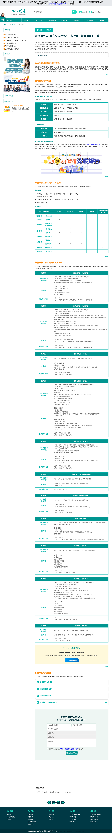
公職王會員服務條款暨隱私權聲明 (57, 4)
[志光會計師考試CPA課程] (17, 83)
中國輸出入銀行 (71, 104)
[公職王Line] (58, 802)
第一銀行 (62, 108)
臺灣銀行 (56, 104)
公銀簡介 (48, 30)
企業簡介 (9, 814)
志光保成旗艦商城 (75, 814)
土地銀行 (62, 104)
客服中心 (102, 20)
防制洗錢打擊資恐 (80, 136)
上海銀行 (56, 119)
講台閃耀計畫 (94, 819)
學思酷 (51, 819)
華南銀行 (69, 108)
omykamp (72, 821)
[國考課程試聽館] (17, 65)
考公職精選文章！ (10, 34)
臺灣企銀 (62, 111)
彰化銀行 (56, 111)
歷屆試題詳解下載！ (11, 43)
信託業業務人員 (81, 128)
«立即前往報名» (71, 660)
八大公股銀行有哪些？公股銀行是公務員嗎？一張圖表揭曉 (53, 792)
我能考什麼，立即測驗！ (12, 37)
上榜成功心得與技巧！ (12, 49)
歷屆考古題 (73, 819)
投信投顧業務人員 (59, 132)
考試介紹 (9, 20)
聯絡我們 (9, 819)
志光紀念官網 (94, 817)
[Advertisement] (17, 125)
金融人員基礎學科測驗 (60, 128)
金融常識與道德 (68, 136)
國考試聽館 (52, 20)
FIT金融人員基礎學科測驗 (92, 144)
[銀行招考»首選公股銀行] (71, 163)
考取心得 (64, 20)
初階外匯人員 (72, 128)
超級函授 (51, 814)
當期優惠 (93, 822)
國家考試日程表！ (10, 46)
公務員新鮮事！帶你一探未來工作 (15, 40)
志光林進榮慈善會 (95, 814)
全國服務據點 (11, 817)
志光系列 (30, 814)
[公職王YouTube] (63, 802)
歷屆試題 (76, 20)
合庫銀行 (75, 108)
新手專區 (26, 20)
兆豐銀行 (56, 108)
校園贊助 (90, 20)
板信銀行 (69, 119)
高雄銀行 (69, 111)
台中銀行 (62, 119)
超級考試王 (31, 824)
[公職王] (18, 12)
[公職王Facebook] (49, 802)
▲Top (106, 75)
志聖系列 (30, 819)
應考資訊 (39, 30)
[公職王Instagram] (54, 802)
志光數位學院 (32, 822)
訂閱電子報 (73, 817)
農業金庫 (56, 115)
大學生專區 (39, 20)
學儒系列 (30, 817)
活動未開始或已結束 (72, 753)
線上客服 (84, 12)
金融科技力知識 (58, 136)
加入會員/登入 (96, 12)
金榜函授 (51, 817)
